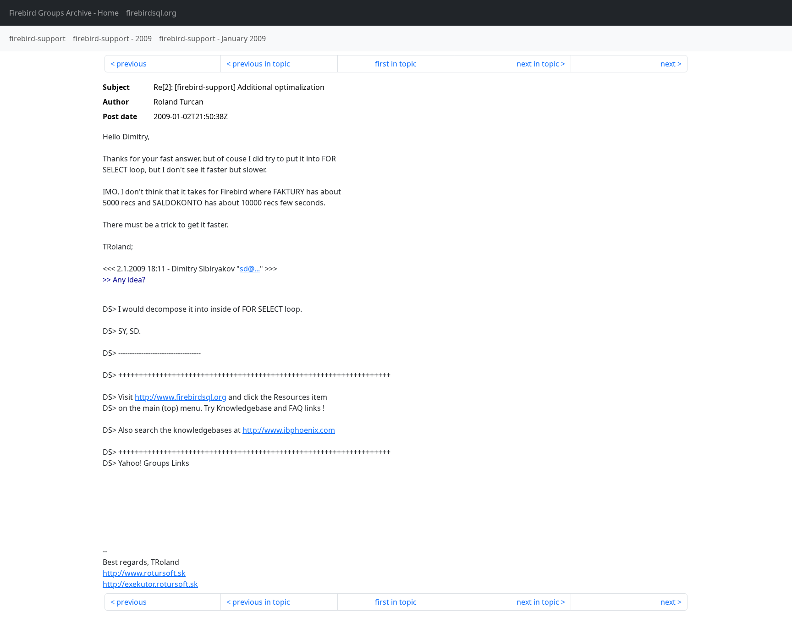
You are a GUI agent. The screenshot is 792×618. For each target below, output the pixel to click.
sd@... (250, 269)
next (668, 64)
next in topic (538, 64)
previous (131, 64)
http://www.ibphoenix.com (288, 430)
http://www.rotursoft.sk (144, 573)
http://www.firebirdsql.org (180, 397)
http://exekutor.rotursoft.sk (150, 584)
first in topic (396, 64)
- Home (64, 13)
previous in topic (261, 64)
